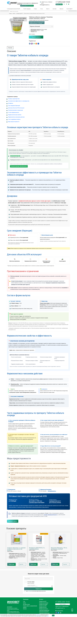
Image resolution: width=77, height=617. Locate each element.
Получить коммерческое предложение (27, 5)
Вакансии (61, 8)
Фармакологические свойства (14, 114)
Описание (10, 47)
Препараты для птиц (43, 607)
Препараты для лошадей (43, 602)
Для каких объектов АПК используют (16, 108)
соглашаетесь (38, 614)
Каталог (14, 13)
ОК (53, 615)
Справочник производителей (44, 610)
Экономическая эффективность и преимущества (18, 101)
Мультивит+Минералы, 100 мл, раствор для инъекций (59, 548)
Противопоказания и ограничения (15, 110)
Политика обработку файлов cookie (13, 611)
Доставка (54, 8)
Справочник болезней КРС (44, 611)
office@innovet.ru (44, 5)
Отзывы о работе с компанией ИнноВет (30, 605)
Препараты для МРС (43, 605)
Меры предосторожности (13, 121)
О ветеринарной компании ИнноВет (13, 8)
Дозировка (10, 103)
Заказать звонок (59, 4)
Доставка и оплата (26, 604)
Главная (10, 13)
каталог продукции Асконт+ (50, 514)
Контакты (68, 8)
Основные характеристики (14, 98)
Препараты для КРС (19, 13)
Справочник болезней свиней (44, 613)
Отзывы (35, 8)
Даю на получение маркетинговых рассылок (36, 591)
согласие (29, 591)
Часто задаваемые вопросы (14, 119)
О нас (24, 601)
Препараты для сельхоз (43, 608)
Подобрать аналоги (36, 37)
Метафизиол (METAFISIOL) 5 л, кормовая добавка (37, 548)
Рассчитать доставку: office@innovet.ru (19, 166)
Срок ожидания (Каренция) (14, 105)
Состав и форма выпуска (13, 112)
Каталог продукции (27, 8)
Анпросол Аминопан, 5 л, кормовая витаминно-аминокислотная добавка (16, 549)
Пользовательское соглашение (12, 608)
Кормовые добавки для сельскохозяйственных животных (38, 20)
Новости (47, 8)
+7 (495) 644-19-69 (63, 2)
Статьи (41, 8)
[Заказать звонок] (72, 610)
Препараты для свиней (43, 604)
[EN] (70, 8)
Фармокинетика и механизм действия (16, 117)
